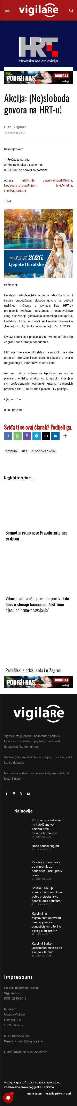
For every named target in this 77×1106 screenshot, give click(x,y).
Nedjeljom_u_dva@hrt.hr (20, 185)
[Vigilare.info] (38, 10)
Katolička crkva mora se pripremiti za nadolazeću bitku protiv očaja (47, 868)
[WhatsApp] (18, 436)
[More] (65, 436)
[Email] (46, 436)
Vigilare (19, 127)
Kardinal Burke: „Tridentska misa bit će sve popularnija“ (47, 947)
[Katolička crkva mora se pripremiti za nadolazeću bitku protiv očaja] (21, 865)
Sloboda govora (44, 451)
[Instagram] (13, 793)
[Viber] (27, 436)
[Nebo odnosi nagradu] (21, 848)
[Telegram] (36, 436)
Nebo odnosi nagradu (46, 845)
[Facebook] (8, 436)
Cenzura (12, 451)
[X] (21, 793)
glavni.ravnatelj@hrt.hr (57, 180)
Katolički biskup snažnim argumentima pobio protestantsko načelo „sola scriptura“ (47, 894)
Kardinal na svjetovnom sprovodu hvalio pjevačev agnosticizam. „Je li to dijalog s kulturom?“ (46, 922)
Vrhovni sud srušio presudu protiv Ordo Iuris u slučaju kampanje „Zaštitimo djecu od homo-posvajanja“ (37, 604)
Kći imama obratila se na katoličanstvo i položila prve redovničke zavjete (46, 826)
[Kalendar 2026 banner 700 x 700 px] (38, 243)
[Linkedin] (55, 436)
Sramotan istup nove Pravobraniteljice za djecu (37, 535)
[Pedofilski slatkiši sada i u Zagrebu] (38, 642)
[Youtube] (28, 793)
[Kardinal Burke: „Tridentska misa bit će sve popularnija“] (21, 946)
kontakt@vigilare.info (29, 1041)
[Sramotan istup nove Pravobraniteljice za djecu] (38, 504)
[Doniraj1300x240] (38, 87)
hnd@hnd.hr (64, 185)
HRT (24, 451)
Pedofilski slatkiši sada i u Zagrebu (34, 670)
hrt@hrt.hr (28, 180)
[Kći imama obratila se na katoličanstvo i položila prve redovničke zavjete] (21, 823)
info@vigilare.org (15, 191)
